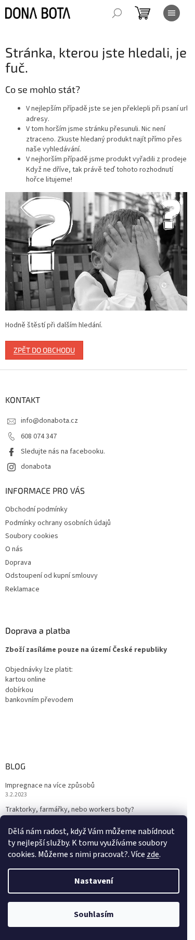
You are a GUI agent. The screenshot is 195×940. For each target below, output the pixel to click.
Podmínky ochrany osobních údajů (58, 523)
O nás (14, 549)
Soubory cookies (31, 536)
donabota (36, 466)
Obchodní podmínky (36, 509)
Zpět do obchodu (44, 350)
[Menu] (171, 13)
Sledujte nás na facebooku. (63, 451)
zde (153, 854)
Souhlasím (94, 914)
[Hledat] (117, 13)
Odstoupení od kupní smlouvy (51, 575)
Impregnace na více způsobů (50, 786)
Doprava (18, 562)
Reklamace (22, 589)
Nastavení (93, 881)
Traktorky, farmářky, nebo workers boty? (69, 810)
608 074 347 (39, 436)
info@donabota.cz (49, 420)
